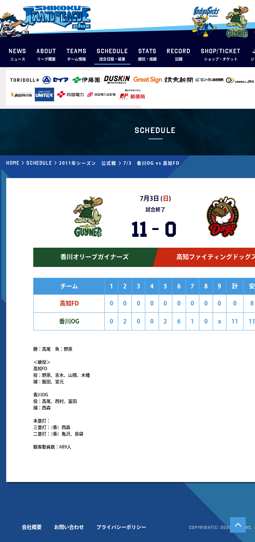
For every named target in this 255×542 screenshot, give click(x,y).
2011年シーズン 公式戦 (87, 163)
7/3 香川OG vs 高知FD (151, 163)
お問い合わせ (69, 527)
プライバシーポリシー (121, 527)
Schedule (39, 163)
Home (12, 163)
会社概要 (32, 527)
